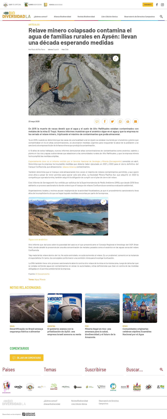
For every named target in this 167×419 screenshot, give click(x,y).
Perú (87, 326)
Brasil (12, 326)
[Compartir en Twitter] (112, 121)
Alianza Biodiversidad (62, 16)
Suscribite (147, 5)
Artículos (33, 24)
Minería (42, 279)
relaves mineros (69, 167)
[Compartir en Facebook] (105, 121)
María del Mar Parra (38, 49)
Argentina (51, 326)
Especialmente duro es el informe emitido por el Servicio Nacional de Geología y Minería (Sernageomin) (75, 161)
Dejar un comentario (28, 357)
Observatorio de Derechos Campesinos (139, 16)
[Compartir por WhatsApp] (120, 121)
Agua (37, 279)
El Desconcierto (42, 274)
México (125, 326)
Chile (66, 49)
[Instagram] (162, 4)
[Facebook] (157, 4)
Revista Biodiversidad (86, 16)
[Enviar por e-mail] (136, 121)
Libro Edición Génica (109, 16)
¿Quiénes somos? (40, 16)
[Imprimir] (128, 121)
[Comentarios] (97, 121)
